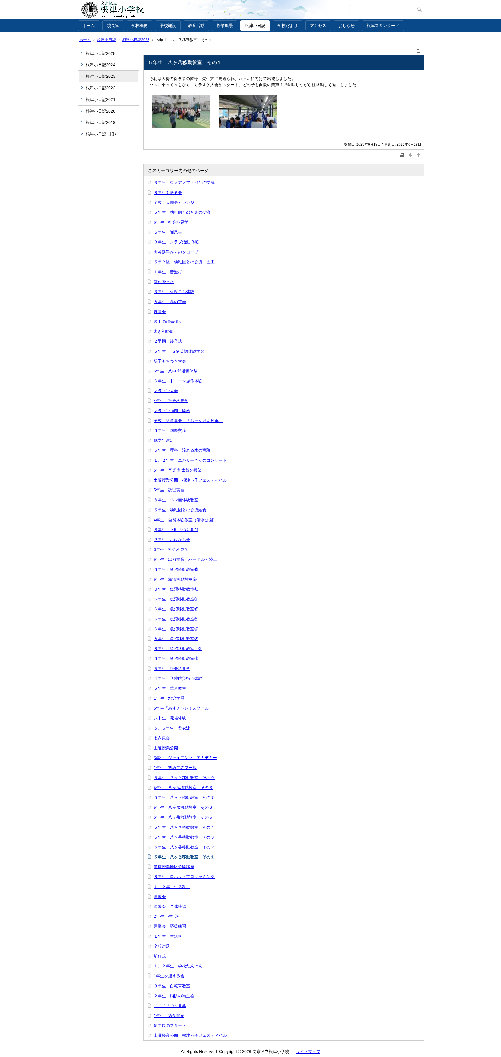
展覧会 (160, 311)
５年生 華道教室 (170, 688)
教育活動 (196, 25)
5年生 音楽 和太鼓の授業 (178, 470)
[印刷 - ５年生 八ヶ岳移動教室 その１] (419, 49)
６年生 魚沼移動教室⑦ (176, 599)
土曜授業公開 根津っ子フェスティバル (190, 480)
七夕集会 (162, 738)
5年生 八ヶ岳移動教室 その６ (183, 807)
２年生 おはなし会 (172, 539)
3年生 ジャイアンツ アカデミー (185, 757)
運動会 (160, 896)
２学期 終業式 (168, 341)
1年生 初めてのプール (175, 767)
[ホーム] (213, 9)
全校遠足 (162, 946)
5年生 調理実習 (169, 490)
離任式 (160, 956)
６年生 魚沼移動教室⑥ (176, 609)
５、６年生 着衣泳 (172, 728)
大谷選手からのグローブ (176, 252)
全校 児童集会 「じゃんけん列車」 (188, 420)
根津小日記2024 (100, 64)
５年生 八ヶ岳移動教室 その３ (184, 837)
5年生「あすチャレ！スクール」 (183, 708)
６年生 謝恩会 (168, 232)
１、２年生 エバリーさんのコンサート (190, 460)
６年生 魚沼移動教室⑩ (176, 569)
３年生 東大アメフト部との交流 (184, 182)
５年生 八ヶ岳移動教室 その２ (184, 847)
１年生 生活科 (168, 936)
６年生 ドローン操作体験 (178, 381)
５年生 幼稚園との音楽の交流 (182, 212)
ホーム (89, 25)
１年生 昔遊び (168, 271)
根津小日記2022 (100, 88)
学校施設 (168, 25)
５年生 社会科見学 (172, 668)
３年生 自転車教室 (172, 986)
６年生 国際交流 (170, 430)
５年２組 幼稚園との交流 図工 (184, 262)
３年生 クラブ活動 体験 (176, 242)
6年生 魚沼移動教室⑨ (175, 579)
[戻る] (410, 155)
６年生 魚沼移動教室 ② (178, 648)
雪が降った (164, 281)
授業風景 (225, 25)
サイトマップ (308, 1051)
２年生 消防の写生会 (174, 995)
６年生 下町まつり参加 (176, 529)
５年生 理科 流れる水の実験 (182, 450)
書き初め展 (164, 331)
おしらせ (346, 25)
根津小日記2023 (135, 40)
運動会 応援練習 (170, 926)
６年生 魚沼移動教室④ (176, 629)
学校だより (287, 25)
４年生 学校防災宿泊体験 (178, 678)
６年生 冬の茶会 (170, 301)
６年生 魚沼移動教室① (176, 658)
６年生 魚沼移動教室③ (176, 638)
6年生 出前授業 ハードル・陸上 (185, 559)
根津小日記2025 (100, 53)
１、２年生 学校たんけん (178, 966)
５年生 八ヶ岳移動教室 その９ (184, 777)
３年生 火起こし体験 (174, 291)
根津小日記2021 (100, 99)
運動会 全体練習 (170, 906)
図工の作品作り (168, 321)
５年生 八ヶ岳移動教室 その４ (184, 827)
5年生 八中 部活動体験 (176, 371)
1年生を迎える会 (169, 975)
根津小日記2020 (100, 111)
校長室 (113, 25)
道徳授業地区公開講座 (174, 866)
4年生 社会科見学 (171, 400)
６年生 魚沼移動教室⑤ (176, 619)
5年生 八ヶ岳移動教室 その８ (183, 787)
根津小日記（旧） (104, 134)
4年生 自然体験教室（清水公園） (185, 519)
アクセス (318, 25)
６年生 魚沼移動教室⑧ (176, 589)
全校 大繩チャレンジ (174, 202)
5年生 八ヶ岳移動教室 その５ (183, 817)
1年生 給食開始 (169, 1015)
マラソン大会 (166, 390)
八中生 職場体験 (170, 718)
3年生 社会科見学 (171, 549)
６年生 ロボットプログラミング (184, 876)
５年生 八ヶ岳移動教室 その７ (184, 797)
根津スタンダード (383, 25)
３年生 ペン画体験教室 (176, 499)
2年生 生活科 (167, 916)
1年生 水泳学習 (169, 698)
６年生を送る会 (168, 192)
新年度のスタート (170, 1025)
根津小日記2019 (100, 122)
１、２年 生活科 (172, 886)
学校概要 (139, 25)
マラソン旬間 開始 (172, 410)
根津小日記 (255, 25)
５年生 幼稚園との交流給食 (180, 510)
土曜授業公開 (166, 747)
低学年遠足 (164, 440)
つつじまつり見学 (170, 1005)
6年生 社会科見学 (171, 222)
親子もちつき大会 (170, 361)
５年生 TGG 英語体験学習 (179, 351)
